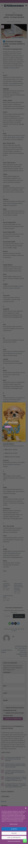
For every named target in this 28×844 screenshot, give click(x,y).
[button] (25, 808)
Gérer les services (14, 824)
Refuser (14, 833)
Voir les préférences (14, 837)
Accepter (14, 829)
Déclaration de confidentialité (14, 841)
